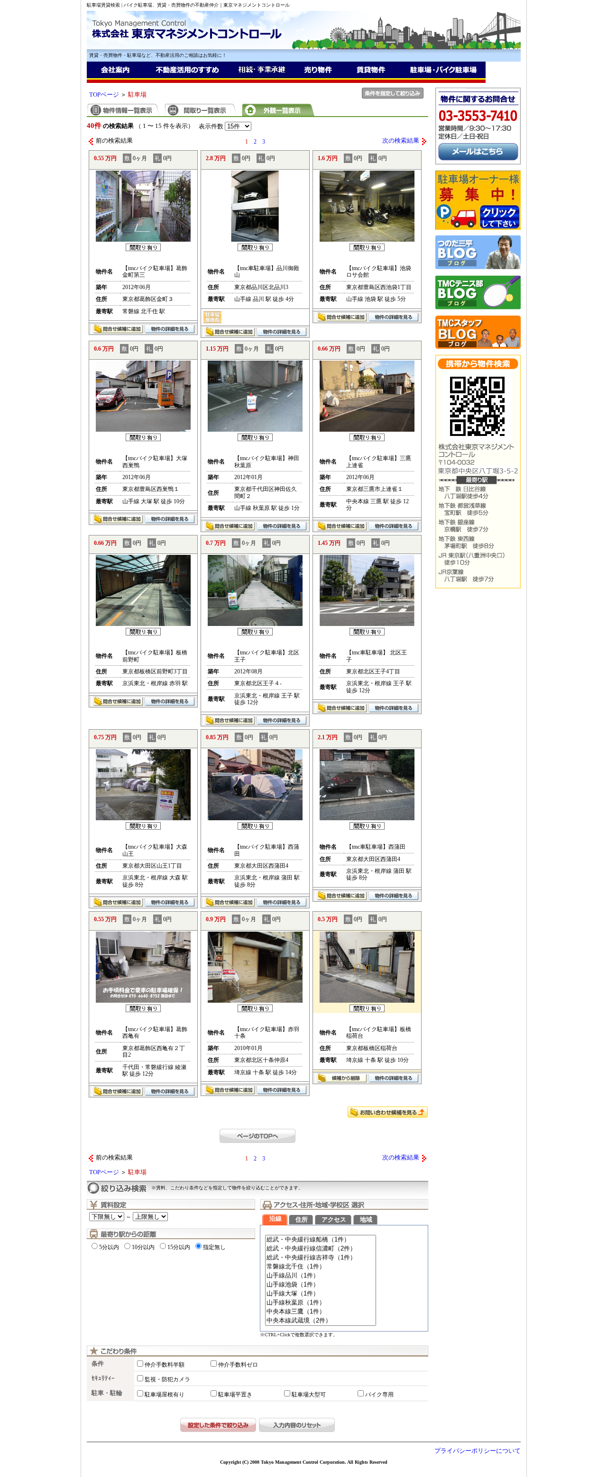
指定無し (214, 1247)
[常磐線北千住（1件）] (321, 1266)
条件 (98, 1363)
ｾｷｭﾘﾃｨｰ (103, 1378)
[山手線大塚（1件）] (321, 1293)
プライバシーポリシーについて (477, 1451)
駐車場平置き (235, 1394)
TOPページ (104, 94)
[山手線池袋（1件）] (321, 1284)
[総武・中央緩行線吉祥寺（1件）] (321, 1257)
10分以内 (143, 1247)
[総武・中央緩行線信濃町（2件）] (321, 1248)
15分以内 (178, 1247)
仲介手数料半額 (164, 1365)
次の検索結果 (400, 140)
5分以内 (109, 1247)
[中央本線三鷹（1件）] (321, 1311)
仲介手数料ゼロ (238, 1365)
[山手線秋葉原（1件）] (321, 1302)
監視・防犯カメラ (167, 1379)
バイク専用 (379, 1394)
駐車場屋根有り (164, 1394)
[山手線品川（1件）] (321, 1275)
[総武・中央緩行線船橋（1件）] (321, 1239)
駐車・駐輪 (107, 1393)
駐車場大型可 (309, 1394)
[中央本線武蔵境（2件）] (321, 1320)
